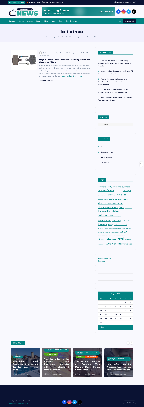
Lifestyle (30, 21)
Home (47, 37)
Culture (21, 21)
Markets (49, 356)
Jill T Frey (46, 53)
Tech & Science (71, 21)
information (106, 215)
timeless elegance (107, 239)
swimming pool (112, 235)
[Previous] (128, 342)
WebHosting (114, 243)
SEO (124, 232)
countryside (111, 195)
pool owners (114, 232)
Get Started (129, 21)
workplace (127, 244)
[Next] (131, 342)
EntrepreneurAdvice (108, 208)
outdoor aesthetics (109, 228)
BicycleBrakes (60, 53)
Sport (61, 21)
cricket (121, 194)
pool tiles (119, 232)
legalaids (101, 261)
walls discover (101, 244)
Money (38, 21)
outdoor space (117, 228)
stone (107, 235)
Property (111, 356)
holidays (115, 211)
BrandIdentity (105, 187)
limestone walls (125, 220)
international (104, 220)
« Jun (102, 327)
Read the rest (77, 76)
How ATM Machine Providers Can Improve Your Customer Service (87, 367)
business (126, 187)
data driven (104, 203)
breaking (117, 187)
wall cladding (128, 239)
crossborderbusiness (103, 199)
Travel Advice (20, 354)
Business (12, 21)
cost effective (101, 195)
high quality (104, 211)
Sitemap (104, 147)
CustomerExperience (118, 199)
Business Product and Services (25, 350)
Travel (54, 21)
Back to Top (130, 402)
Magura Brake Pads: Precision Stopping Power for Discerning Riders (75, 37)
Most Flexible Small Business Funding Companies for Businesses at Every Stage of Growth (114, 63)
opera (101, 228)
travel (120, 238)
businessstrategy (118, 190)
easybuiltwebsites (104, 258)
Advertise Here (106, 157)
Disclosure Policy (107, 152)
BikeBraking (70, 53)
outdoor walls (125, 228)
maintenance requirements (120, 224)
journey (116, 220)
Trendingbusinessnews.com (18, 403)
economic (116, 203)
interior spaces (117, 216)
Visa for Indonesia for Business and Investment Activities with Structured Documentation (112, 81)
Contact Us (105, 162)
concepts (127, 190)
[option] (25, 362)
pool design (107, 232)
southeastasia (101, 235)
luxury (110, 225)
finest (121, 208)
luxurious (102, 225)
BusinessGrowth (106, 190)
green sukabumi (128, 207)
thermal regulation (120, 235)
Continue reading (46, 80)
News (46, 21)
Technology (60, 356)
